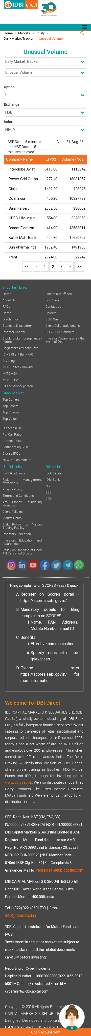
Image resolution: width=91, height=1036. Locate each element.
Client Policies (13, 511)
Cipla (13, 189)
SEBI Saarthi (54, 319)
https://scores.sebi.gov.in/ (43, 600)
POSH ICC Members (60, 332)
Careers (51, 313)
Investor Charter (14, 332)
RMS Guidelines (14, 473)
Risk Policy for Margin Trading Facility (22, 525)
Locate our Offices (59, 293)
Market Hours (12, 518)
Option (9, 87)
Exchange (11, 104)
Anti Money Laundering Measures (22, 503)
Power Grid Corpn (23, 179)
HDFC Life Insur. (22, 218)
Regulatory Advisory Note (20, 348)
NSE (49, 486)
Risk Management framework (22, 481)
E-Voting (9, 360)
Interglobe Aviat (22, 169)
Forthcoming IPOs (16, 447)
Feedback (52, 300)
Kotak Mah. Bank (22, 237)
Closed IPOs (11, 453)
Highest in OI (12, 428)
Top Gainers (11, 399)
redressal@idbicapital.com (59, 870)
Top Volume (11, 412)
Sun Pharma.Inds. (23, 247)
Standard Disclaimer (17, 325)
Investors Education (17, 534)
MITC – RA (10, 379)
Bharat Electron (21, 228)
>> (79, 266)
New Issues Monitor (17, 459)
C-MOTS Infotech (19, 1027)
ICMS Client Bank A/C (18, 354)
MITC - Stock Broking (18, 367)
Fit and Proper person (18, 386)
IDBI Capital (54, 473)
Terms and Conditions (18, 495)
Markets (24, 33)
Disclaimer (10, 319)
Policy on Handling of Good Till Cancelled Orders (22, 551)
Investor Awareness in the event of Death (65, 339)
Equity (40, 33)
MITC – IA (10, 373)
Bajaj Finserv (19, 208)
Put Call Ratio (12, 434)
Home (8, 33)
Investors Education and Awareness (22, 541)
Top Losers (10, 406)
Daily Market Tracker (18, 38)
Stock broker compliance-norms (22, 339)
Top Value (10, 418)
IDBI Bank (53, 479)
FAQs (6, 306)
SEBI (49, 498)
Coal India (17, 198)
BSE (48, 492)
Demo (7, 313)
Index (8, 122)
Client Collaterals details (63, 325)
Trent (13, 257)
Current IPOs (12, 440)
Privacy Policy (12, 489)
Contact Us (53, 306)
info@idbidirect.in (20, 915)
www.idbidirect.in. (19, 782)
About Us (9, 300)
